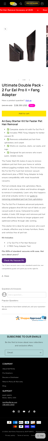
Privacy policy (10, 435)
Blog (4, 386)
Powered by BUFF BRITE (25, 432)
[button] (5, 3)
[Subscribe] (40, 352)
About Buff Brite (8, 369)
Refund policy (41, 432)
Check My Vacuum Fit (14, 260)
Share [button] (6, 276)
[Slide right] (29, 80)
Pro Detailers (7, 373)
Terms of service (23, 435)
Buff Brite (12, 432)
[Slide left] (18, 80)
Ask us (28, 100)
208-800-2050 (8, 405)
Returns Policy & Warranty (12, 382)
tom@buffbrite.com (9, 402)
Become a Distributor (10, 377)
